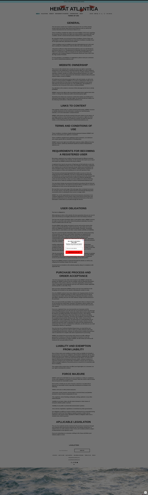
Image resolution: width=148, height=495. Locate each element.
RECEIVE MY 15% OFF (74, 252)
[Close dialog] (83, 240)
